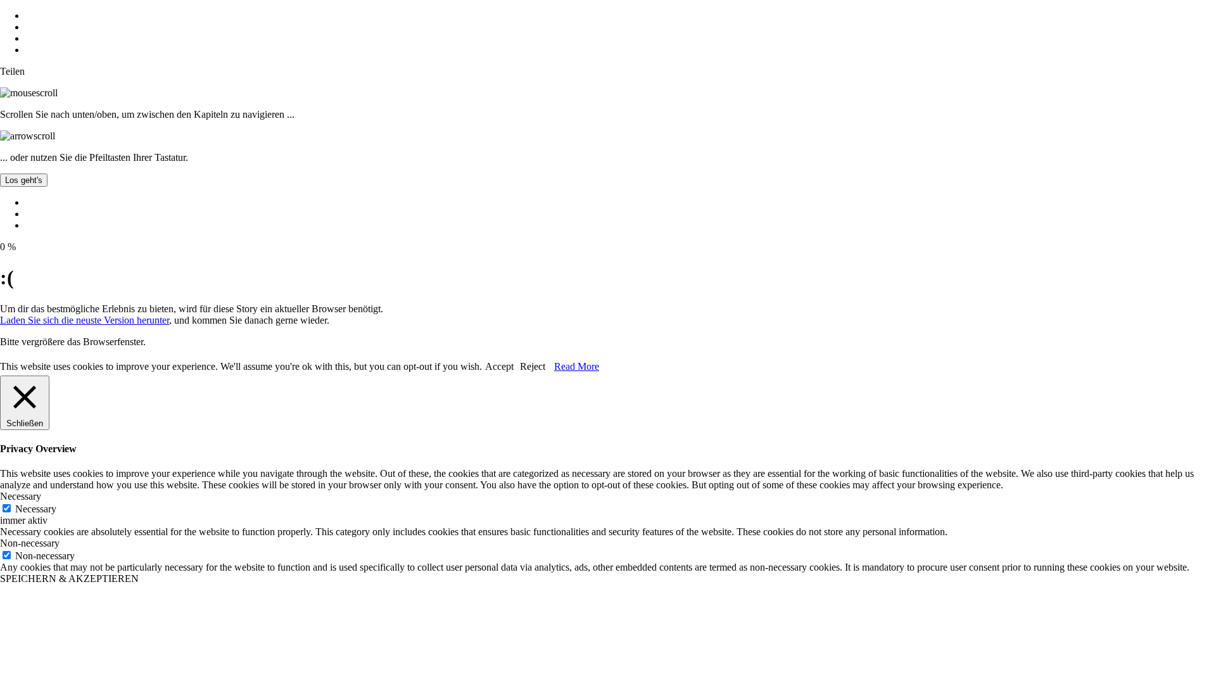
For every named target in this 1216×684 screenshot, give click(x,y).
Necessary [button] (20, 496)
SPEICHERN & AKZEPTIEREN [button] (69, 578)
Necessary (35, 509)
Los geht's (23, 180)
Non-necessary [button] (30, 543)
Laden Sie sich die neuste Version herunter (84, 320)
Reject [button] (532, 366)
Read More (576, 366)
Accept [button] (499, 366)
